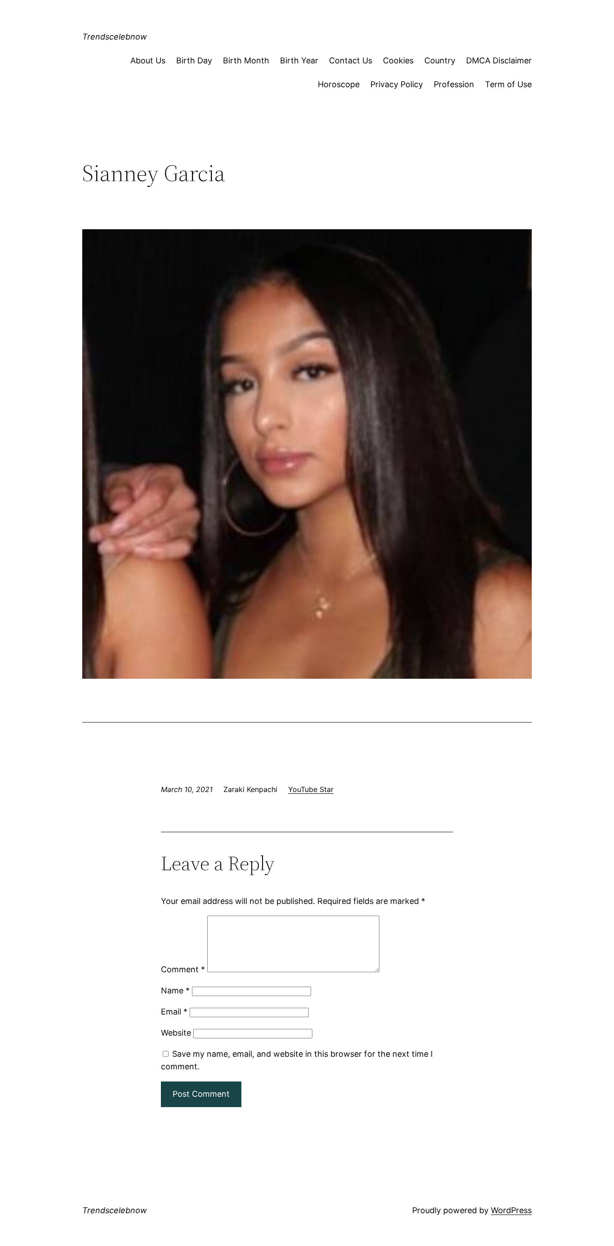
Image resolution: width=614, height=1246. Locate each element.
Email (174, 1011)
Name (175, 990)
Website (176, 1032)
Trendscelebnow (114, 36)
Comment (183, 969)
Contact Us (350, 60)
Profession (454, 84)
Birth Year (299, 60)
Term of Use (508, 84)
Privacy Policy (396, 84)
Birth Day (194, 60)
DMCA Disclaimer (499, 60)
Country (439, 60)
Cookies (398, 60)
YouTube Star (311, 789)
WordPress (511, 1210)
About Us (147, 60)
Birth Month (246, 60)
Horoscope (339, 84)
